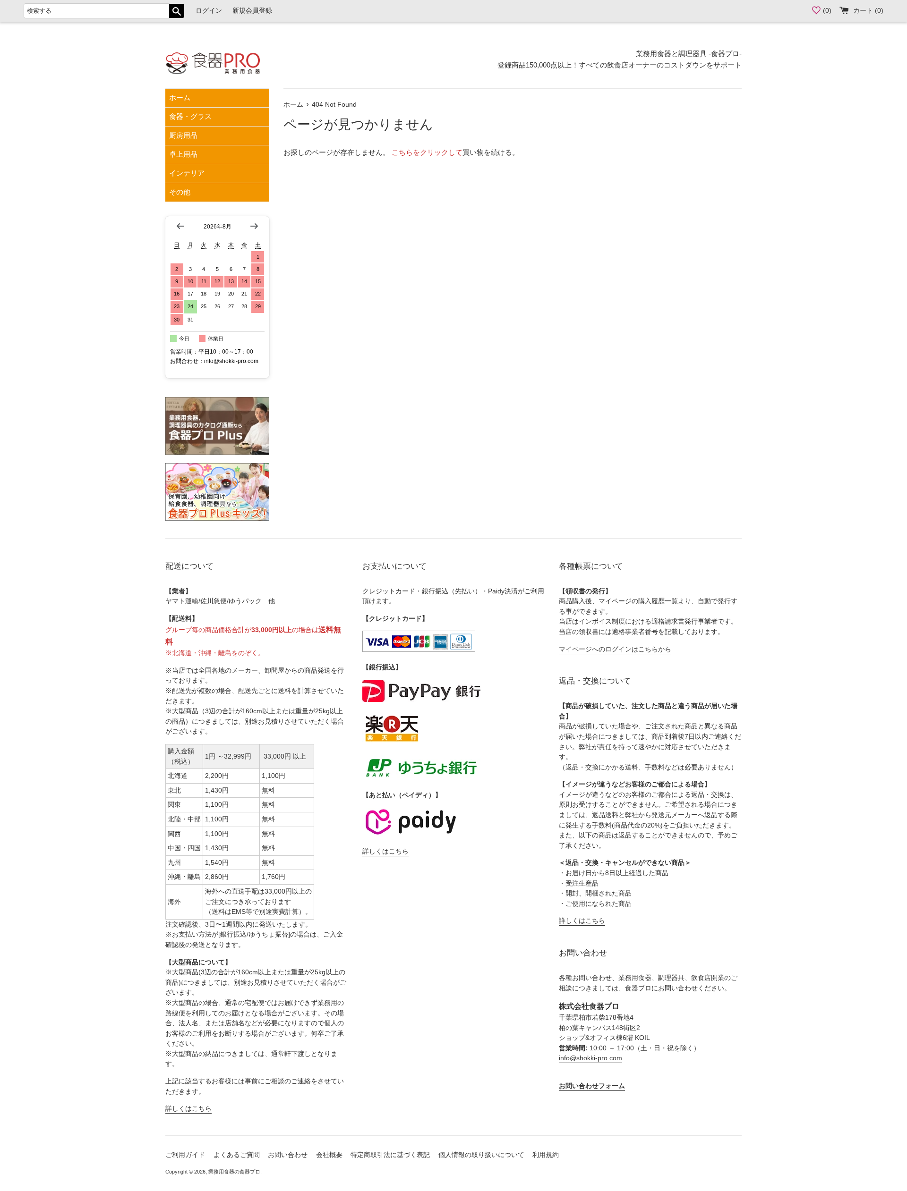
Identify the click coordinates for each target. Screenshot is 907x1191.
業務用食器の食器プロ (234, 1171)
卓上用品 (183, 154)
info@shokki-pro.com (590, 1058)
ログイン (209, 10)
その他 (179, 192)
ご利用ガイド (185, 1154)
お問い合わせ (288, 1154)
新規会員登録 (252, 10)
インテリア (187, 173)
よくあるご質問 (237, 1154)
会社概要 (329, 1154)
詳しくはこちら (188, 1108)
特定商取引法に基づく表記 (390, 1154)
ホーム (179, 97)
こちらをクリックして (427, 152)
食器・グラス (190, 116)
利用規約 (545, 1154)
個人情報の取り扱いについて (481, 1154)
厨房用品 (183, 135)
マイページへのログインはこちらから (615, 649)
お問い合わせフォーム (592, 1086)
